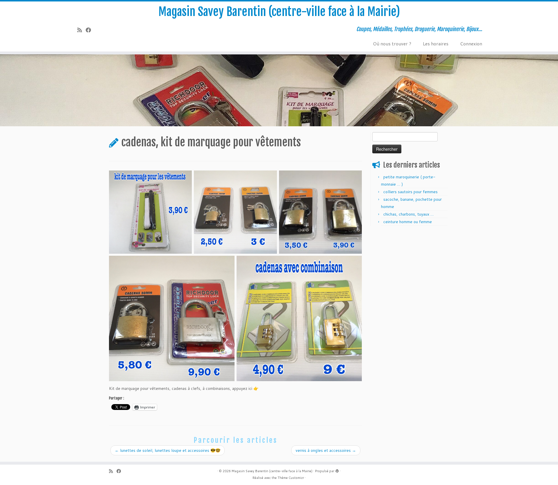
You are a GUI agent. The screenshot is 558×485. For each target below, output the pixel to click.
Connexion (471, 43)
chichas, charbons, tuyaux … (408, 214)
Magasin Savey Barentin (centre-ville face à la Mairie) (279, 12)
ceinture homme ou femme (407, 222)
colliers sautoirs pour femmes (410, 192)
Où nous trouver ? (392, 43)
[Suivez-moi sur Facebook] (90, 30)
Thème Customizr (291, 477)
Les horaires (435, 43)
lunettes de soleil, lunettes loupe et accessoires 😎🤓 (167, 450)
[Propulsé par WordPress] (337, 470)
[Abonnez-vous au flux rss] (81, 30)
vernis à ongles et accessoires (326, 450)
